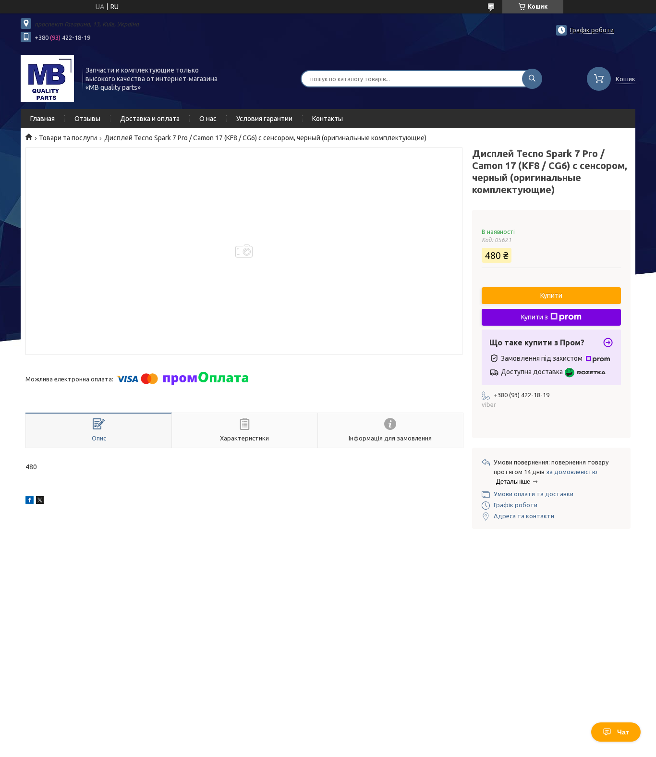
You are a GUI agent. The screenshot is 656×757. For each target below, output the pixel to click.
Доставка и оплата (150, 118)
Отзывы (87, 118)
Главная (42, 118)
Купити (551, 295)
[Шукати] (532, 79)
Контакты (327, 118)
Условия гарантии (264, 118)
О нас (208, 118)
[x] (40, 501)
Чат (623, 732)
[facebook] (29, 501)
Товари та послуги (68, 138)
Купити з (534, 317)
